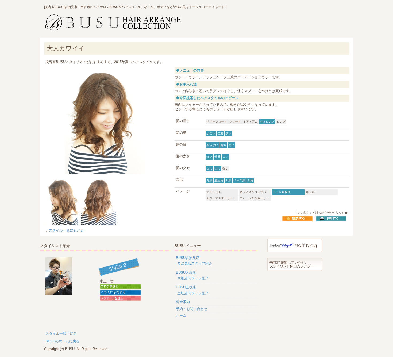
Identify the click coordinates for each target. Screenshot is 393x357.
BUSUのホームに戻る (62, 341)
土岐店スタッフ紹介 (193, 293)
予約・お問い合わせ (191, 309)
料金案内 (183, 302)
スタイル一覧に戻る (61, 334)
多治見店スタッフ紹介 (194, 263)
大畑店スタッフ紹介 (193, 278)
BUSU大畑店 (186, 272)
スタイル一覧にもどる (66, 230)
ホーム (181, 315)
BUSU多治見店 (187, 258)
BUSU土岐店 (186, 287)
